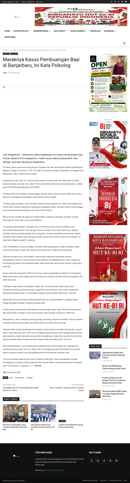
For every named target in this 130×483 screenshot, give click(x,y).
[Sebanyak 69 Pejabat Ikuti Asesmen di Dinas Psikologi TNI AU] (43, 413)
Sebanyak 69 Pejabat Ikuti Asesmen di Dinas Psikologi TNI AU (43, 427)
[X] (118, 1)
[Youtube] (125, 1)
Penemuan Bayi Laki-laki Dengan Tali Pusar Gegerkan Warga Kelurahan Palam (114, 380)
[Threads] (116, 460)
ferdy (5, 73)
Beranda (6, 50)
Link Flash (14, 54)
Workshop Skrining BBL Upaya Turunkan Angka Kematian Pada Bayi (15, 427)
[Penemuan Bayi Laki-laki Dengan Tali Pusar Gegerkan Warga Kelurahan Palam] (95, 381)
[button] (124, 43)
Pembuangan (19, 378)
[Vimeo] (122, 1)
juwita (32, 365)
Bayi (11, 378)
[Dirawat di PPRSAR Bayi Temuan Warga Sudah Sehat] (71, 413)
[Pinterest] (33, 79)
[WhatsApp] (39, 79)
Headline (14, 50)
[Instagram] (115, 1)
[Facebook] (111, 1)
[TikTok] (104, 460)
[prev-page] (4, 435)
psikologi (29, 378)
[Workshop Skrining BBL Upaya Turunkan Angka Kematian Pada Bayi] (15, 413)
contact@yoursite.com (54, 470)
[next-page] (8, 435)
